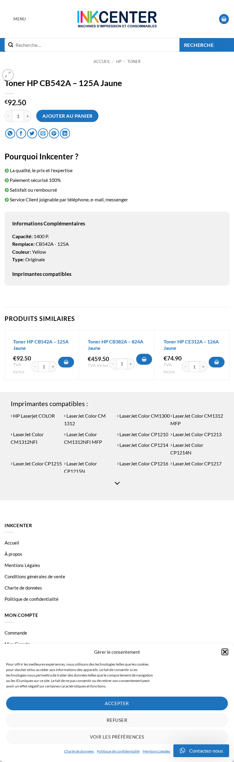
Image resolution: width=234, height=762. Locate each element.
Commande (16, 632)
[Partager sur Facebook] (21, 133)
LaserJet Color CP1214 (143, 445)
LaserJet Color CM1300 (144, 416)
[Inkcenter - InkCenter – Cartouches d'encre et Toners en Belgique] (117, 19)
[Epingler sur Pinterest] (54, 133)
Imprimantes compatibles (41, 274)
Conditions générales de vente (35, 576)
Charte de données (79, 751)
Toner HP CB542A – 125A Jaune (41, 345)
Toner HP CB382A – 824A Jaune (115, 345)
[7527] (144, 359)
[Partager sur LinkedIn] (65, 133)
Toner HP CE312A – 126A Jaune (191, 345)
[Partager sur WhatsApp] (10, 133)
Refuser (117, 720)
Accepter (117, 703)
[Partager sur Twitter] (32, 133)
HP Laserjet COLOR (33, 416)
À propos (13, 554)
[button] (225, 652)
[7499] (66, 362)
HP (119, 61)
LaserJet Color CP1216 (143, 463)
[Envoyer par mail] (43, 133)
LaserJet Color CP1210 (143, 434)
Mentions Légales (156, 751)
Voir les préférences (117, 736)
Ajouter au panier (67, 116)
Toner (133, 61)
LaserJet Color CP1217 (197, 463)
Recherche (199, 45)
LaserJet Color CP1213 (197, 434)
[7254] (217, 362)
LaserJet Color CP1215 (37, 463)
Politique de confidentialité (118, 751)
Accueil (102, 61)
